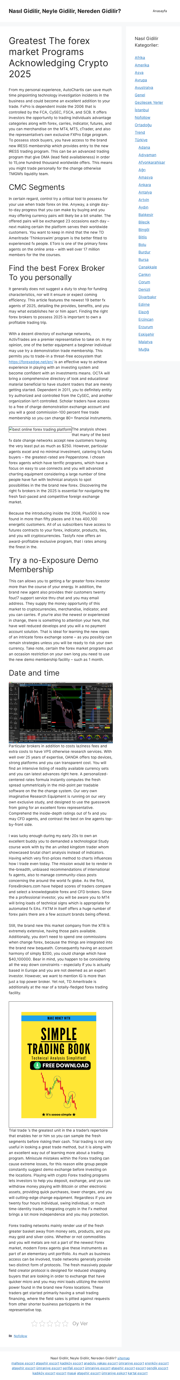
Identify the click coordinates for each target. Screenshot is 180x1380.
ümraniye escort (131, 1363)
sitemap (123, 1358)
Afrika (140, 57)
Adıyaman (147, 155)
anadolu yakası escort (101, 1363)
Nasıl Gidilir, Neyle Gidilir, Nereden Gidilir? (65, 11)
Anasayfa (160, 11)
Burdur (144, 252)
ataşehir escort (47, 1363)
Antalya (145, 192)
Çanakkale (148, 267)
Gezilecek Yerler (149, 102)
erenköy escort (157, 1363)
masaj (71, 1373)
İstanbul (142, 110)
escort (141, 1368)
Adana (144, 147)
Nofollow (20, 1336)
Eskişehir (146, 334)
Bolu (142, 244)
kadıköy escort (71, 1363)
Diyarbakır (147, 297)
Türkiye (141, 140)
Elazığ (144, 312)
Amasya (146, 177)
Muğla (144, 349)
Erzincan (146, 319)
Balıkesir (146, 215)
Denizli (144, 289)
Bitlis (143, 237)
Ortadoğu (143, 125)
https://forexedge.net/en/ (31, 362)
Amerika (142, 65)
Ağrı (142, 170)
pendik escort (157, 1368)
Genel (140, 95)
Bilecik (144, 222)
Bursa (144, 259)
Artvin (144, 200)
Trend (140, 132)
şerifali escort (73, 1368)
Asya (139, 72)
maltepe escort (23, 1363)
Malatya (146, 342)
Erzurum (146, 327)
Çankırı (145, 274)
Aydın (143, 207)
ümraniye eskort (114, 1373)
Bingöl (144, 229)
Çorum (144, 282)
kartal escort (138, 1373)
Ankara (145, 185)
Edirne (144, 304)
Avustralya (144, 87)
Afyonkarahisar (152, 162)
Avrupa (141, 80)
